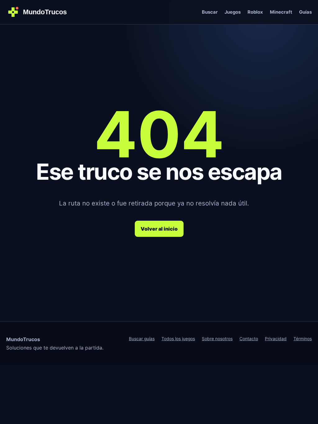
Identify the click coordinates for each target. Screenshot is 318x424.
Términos (302, 338)
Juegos (233, 12)
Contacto (248, 338)
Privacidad (276, 338)
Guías (305, 12)
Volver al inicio (159, 229)
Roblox (255, 12)
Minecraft (281, 12)
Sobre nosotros (217, 338)
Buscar (210, 12)
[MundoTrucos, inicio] (40, 12)
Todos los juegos (178, 338)
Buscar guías (142, 338)
